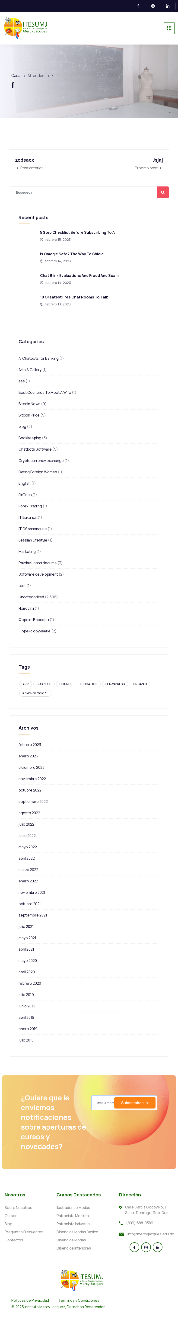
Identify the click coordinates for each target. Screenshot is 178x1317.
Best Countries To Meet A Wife (45, 392)
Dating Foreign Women (38, 471)
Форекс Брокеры (34, 619)
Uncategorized (31, 596)
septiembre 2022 (33, 801)
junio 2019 (27, 1006)
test (22, 585)
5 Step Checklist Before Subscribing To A (77, 232)
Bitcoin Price (29, 415)
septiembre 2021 (33, 915)
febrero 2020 (30, 983)
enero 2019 (28, 1028)
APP (25, 684)
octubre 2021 (30, 903)
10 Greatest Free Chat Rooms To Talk (74, 297)
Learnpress (115, 684)
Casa (15, 75)
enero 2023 (28, 756)
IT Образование (33, 528)
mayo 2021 (27, 937)
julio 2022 (26, 824)
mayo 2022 (28, 846)
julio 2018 (26, 1040)
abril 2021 (26, 949)
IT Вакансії (28, 517)
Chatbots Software (35, 449)
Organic (140, 684)
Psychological (35, 693)
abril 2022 (27, 858)
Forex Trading (30, 506)
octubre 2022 (30, 790)
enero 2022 (28, 881)
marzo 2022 (28, 869)
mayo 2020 (28, 960)
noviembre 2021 (32, 892)
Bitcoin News (29, 403)
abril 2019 (26, 1017)
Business (44, 684)
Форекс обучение (35, 631)
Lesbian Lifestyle (33, 540)
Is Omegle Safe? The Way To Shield (72, 253)
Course (65, 684)
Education (89, 684)
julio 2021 (26, 926)
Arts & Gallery (30, 369)
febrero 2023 (30, 744)
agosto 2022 (29, 812)
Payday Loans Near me (38, 562)
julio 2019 (26, 994)
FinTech (25, 494)
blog (22, 426)
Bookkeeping (30, 437)
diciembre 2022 (31, 767)
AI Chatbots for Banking (39, 358)
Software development (38, 574)
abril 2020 (27, 971)
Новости (26, 608)
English (25, 483)
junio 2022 (27, 835)
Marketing (27, 551)
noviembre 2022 (32, 778)
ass (22, 381)
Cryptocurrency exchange (41, 460)
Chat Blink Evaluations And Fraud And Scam (79, 275)
